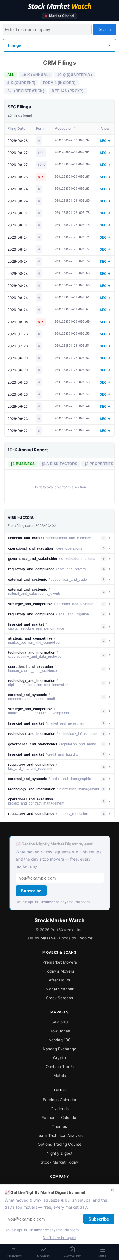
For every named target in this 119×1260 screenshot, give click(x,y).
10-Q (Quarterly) (74, 75)
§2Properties (99, 464)
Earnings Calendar (60, 1099)
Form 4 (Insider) (59, 83)
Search (105, 29)
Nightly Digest (59, 1153)
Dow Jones (59, 1031)
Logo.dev (86, 938)
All (10, 75)
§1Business (22, 464)
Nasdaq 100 (60, 1040)
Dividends (60, 1108)
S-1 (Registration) (25, 91)
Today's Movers (59, 971)
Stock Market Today (59, 1162)
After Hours (59, 980)
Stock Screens (59, 998)
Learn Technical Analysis (59, 1135)
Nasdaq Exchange (59, 1048)
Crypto (59, 1057)
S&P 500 (59, 1022)
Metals (59, 1075)
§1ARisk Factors (59, 464)
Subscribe (31, 890)
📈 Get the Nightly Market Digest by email (55, 844)
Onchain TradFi (60, 1066)
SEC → (105, 140)
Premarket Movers (59, 962)
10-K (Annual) (36, 75)
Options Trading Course (59, 1144)
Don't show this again (59, 1238)
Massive (48, 938)
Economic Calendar (60, 1117)
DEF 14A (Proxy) (68, 91)
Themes (59, 1126)
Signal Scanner (60, 989)
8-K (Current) (21, 83)
